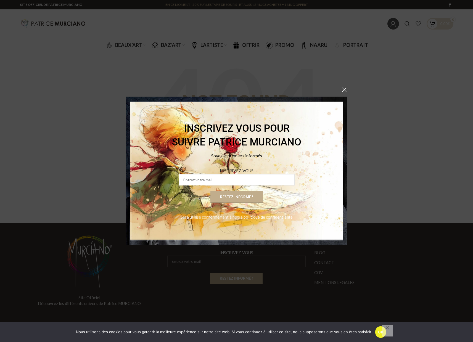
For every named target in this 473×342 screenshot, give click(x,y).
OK (380, 332)
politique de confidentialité (268, 217)
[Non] (387, 330)
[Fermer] (344, 90)
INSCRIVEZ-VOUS (236, 170)
